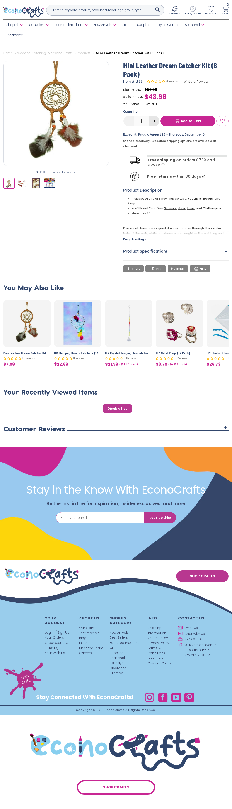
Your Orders (54, 637)
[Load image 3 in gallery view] (35, 183)
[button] (14, 25)
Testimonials (89, 633)
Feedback (155, 658)
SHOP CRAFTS (202, 576)
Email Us (191, 628)
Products (84, 53)
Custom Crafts (159, 663)
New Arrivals (102, 24)
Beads (208, 198)
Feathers (195, 198)
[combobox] (105, 10)
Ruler (190, 208)
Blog (82, 638)
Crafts (114, 647)
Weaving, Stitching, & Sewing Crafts (45, 53)
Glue (181, 208)
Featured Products (69, 24)
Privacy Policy (158, 643)
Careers (85, 653)
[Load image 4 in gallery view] (49, 183)
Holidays (116, 663)
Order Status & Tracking (56, 645)
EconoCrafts (114, 710)
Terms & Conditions (156, 650)
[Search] (157, 10)
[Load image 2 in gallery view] (22, 183)
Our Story (86, 628)
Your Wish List (55, 653)
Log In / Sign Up (57, 632)
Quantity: (131, 111)
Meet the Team (91, 648)
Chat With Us (194, 633)
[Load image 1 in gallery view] (8, 183)
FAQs (83, 643)
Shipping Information (156, 630)
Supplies (116, 653)
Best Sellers (36, 24)
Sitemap (116, 673)
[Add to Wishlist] (44, 306)
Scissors (170, 208)
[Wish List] (222, 121)
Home (8, 53)
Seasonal (192, 24)
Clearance (118, 668)
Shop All (12, 24)
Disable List (117, 408)
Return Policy (157, 638)
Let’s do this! (160, 517)
